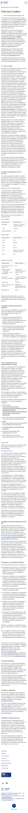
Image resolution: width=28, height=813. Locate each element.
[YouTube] (6, 783)
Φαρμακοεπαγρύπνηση (6, 763)
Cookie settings (4, 768)
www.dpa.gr (20, 671)
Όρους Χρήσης (7, 706)
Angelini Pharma (5, 7)
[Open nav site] (26, 2)
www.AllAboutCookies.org (7, 700)
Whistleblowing (4, 765)
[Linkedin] (3, 783)
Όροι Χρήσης (4, 751)
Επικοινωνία (4, 758)
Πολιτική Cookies (5, 755)
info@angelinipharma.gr (6, 797)
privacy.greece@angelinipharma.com (9, 652)
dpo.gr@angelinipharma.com (19, 656)
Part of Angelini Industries (7, 800)
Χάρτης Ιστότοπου (5, 760)
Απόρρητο (3, 753)
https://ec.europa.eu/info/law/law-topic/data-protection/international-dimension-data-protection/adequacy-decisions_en (13, 537)
